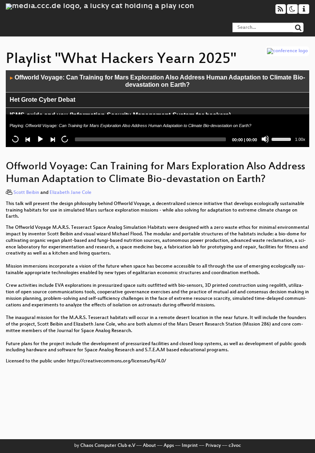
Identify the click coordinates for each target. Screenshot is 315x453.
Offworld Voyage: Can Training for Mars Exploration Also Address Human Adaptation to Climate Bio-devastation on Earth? (157, 81)
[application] (157, 108)
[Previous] (27, 139)
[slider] (282, 138)
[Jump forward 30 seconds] (64, 139)
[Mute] (265, 139)
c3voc (235, 445)
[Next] (52, 139)
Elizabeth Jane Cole (70, 192)
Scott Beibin (26, 192)
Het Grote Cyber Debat (42, 99)
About (149, 445)
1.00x (300, 139)
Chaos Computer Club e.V (107, 445)
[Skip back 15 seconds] (15, 139)
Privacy (213, 445)
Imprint (190, 445)
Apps (169, 445)
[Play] (39, 139)
